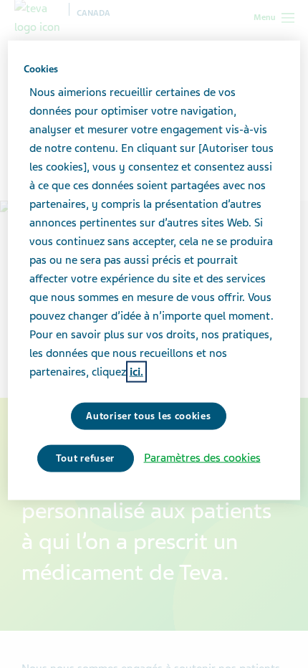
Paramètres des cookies (202, 458)
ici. (136, 372)
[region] (154, 270)
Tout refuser (85, 458)
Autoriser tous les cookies (148, 416)
